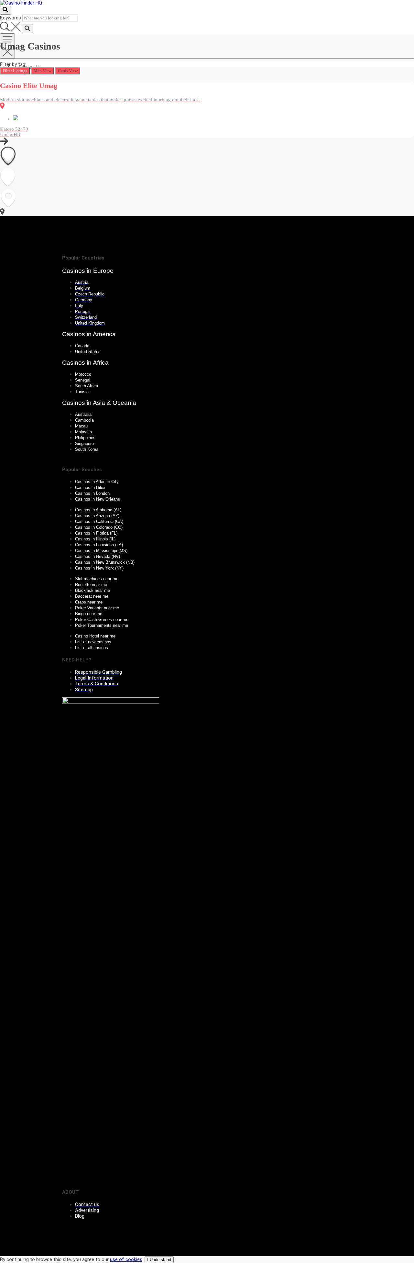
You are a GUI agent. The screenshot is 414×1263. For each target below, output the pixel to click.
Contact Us (30, 66)
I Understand (159, 1259)
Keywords (10, 18)
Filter (15, 70)
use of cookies (126, 1259)
